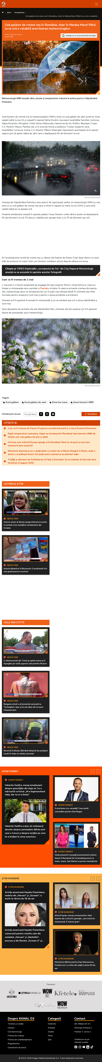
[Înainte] (98, 771)
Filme (50, 1035)
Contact (11, 1027)
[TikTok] (91, 1047)
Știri (49, 1039)
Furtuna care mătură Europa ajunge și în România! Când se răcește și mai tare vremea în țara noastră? (49, 444)
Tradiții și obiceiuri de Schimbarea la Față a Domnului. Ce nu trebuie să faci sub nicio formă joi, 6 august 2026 (52, 461)
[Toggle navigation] (96, 4)
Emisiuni (51, 1027)
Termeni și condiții (15, 1023)
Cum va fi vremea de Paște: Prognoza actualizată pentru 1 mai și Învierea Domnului (52, 428)
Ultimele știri (13, 483)
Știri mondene (10, 878)
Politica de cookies (16, 1035)
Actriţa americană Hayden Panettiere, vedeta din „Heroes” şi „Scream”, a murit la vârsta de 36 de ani (25, 895)
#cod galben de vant (35, 402)
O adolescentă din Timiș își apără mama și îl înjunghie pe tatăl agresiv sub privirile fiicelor (25, 662)
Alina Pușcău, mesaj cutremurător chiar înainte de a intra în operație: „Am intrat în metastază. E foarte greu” (75, 918)
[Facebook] (75, 1047)
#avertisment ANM (83, 402)
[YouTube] (83, 1047)
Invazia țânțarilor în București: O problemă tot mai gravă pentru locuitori (25, 570)
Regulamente (14, 1043)
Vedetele (52, 1023)
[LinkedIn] (87, 1047)
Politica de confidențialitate (20, 1039)
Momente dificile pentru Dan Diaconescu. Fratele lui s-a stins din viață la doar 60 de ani (75, 965)
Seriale (51, 1031)
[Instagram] (79, 1047)
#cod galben (12, 402)
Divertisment (10, 771)
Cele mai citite (14, 622)
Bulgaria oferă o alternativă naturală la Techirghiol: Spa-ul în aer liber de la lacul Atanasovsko (23, 707)
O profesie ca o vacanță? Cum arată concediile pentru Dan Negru (71, 810)
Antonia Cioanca (16, 34)
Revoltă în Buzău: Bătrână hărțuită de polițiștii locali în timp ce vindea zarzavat (26, 752)
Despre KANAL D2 (21, 1018)
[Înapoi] (93, 771)
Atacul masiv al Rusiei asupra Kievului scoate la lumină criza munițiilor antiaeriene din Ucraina (25, 525)
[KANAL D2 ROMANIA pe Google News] (30, 414)
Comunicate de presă (17, 1047)
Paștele (44, 288)
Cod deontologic (15, 1031)
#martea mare (59, 402)
